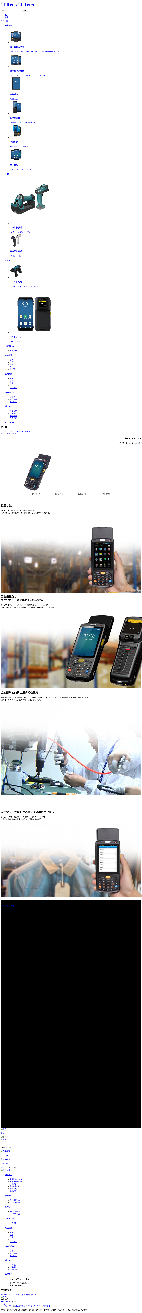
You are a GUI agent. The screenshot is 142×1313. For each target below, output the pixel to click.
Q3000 (12, 286)
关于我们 (8, 406)
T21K (28, 75)
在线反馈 (13, 399)
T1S (16, 75)
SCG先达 (12, 1295)
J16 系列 (20, 232)
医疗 (11, 367)
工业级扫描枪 (16, 227)
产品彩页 (4, 906)
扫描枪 (8, 174)
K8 (31, 52)
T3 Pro (40, 75)
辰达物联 (4, 1295)
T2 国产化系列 (15, 122)
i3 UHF (24, 286)
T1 (13, 75)
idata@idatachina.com (8, 1304)
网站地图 (46, 1306)
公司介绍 (13, 411)
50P (44, 75)
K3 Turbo (20, 52)
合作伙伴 (13, 418)
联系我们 (13, 413)
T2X (11, 341)
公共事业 (13, 369)
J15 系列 (27, 232)
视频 (14, 433)
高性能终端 (15, 118)
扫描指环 (13, 351)
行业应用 (8, 355)
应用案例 (8, 374)
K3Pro (26, 52)
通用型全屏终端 (17, 71)
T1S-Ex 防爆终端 (28, 122)
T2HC (17, 170)
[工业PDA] (17, 5)
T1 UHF (18, 286)
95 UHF (37, 286)
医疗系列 (14, 165)
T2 (24, 75)
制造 (11, 365)
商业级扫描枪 (16, 251)
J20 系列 (13, 232)
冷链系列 (14, 142)
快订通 (33, 1295)
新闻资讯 (13, 416)
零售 (11, 360)
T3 (36, 75)
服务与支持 (9, 392)
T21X (33, 75)
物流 (11, 362)
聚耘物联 (27, 1295)
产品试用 (4, 21)
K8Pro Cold (27, 146)
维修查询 (13, 402)
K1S (11, 52)
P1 (11, 99)
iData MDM (10, 423)
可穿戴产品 (9, 346)
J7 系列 (19, 256)
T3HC (22, 170)
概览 (2, 433)
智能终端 (8, 25)
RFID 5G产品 (16, 337)
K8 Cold (19, 146)
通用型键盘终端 (17, 47)
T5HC (34, 170)
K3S (15, 52)
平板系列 (14, 94)
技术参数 (8, 433)
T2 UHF (17, 341)
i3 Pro (40, 52)
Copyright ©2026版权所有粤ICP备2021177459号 (22, 1306)
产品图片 (12, 906)
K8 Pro (34, 52)
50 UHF (30, 286)
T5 (11, 75)
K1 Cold (13, 146)
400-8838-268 (6, 1302)
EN (6, 17)
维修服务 (13, 397)
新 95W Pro (48, 52)
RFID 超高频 (16, 282)
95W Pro (56, 52)
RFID (7, 260)
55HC (12, 170)
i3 (43, 52)
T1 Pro (20, 75)
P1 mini (15, 99)
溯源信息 (19, 1295)
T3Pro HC (28, 170)
